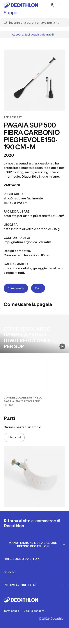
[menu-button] (60, 5)
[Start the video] (62, 346)
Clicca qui (14, 437)
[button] (24, 382)
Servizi (10, 572)
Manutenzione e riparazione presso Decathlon (33, 544)
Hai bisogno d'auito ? (21, 559)
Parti (38, 288)
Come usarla (16, 288)
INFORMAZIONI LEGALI (20, 585)
